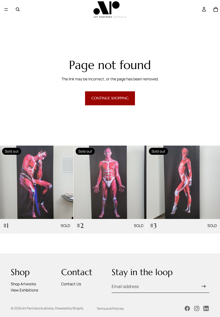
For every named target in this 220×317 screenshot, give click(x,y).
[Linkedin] (206, 308)
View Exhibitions (24, 290)
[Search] (18, 9)
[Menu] (6, 9)
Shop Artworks (23, 283)
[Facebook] (187, 308)
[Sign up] (203, 286)
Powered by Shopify (69, 308)
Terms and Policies (110, 308)
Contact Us (71, 283)
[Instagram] (196, 308)
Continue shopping (110, 98)
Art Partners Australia (38, 308)
